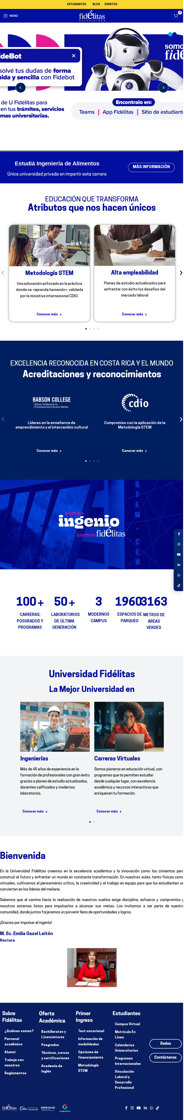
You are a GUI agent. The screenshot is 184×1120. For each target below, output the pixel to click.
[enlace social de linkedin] (145, 1108)
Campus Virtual (127, 1024)
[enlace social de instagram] (132, 1108)
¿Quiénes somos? (19, 1031)
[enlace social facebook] (126, 1108)
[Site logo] (90, 15)
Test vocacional (91, 1031)
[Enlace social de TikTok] (158, 1108)
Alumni (9, 1052)
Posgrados (50, 1045)
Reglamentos (15, 1073)
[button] (3, 272)
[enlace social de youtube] (138, 1108)
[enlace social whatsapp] (151, 1108)
